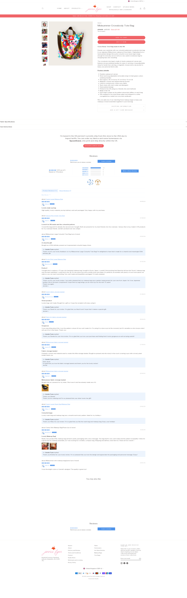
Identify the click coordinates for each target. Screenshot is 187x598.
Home (59, 8)
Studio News (128, 7)
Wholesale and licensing (120, 9)
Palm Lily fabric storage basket (56, 317)
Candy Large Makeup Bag (54, 199)
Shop (109, 7)
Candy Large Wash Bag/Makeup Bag (58, 404)
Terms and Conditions (74, 552)
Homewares (97, 548)
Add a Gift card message (121, 110)
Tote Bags (97, 555)
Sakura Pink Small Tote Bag (55, 216)
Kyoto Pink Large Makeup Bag (56, 259)
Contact (117, 7)
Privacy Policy (72, 562)
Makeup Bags (98, 552)
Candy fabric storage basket (55, 292)
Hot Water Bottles (99, 550)
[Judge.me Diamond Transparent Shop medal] (90, 182)
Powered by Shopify (93, 578)
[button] (85, 167)
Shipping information (121, 106)
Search (70, 545)
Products (76, 8)
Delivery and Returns (74, 550)
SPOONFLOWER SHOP (93, 145)
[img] (57, 170)
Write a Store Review (130, 171)
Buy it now (121, 42)
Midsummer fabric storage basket (57, 342)
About (67, 8)
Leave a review (106, 161)
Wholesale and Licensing (75, 560)
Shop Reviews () (65, 191)
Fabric (96, 545)
